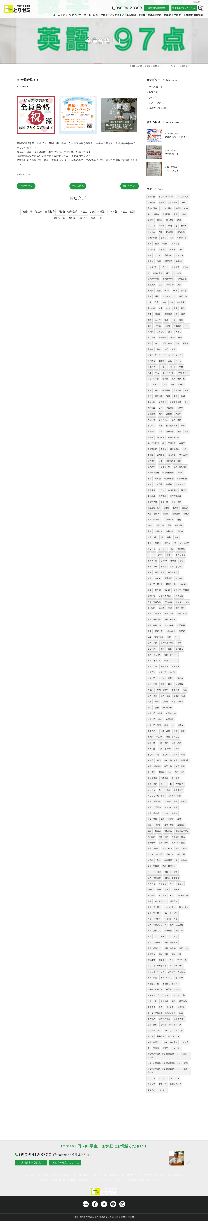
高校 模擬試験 (168, 866)
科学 (176, 537)
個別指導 (151, 249)
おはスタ (172, 455)
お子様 (165, 701)
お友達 (167, 325)
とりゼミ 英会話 (169, 813)
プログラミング (168, 296)
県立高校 (162, 496)
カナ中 (158, 320)
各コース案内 (153, 214)
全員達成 (159, 531)
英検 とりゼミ (167, 819)
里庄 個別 (176, 502)
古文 (157, 343)
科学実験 (178, 525)
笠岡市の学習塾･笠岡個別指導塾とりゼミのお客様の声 (168, 1071)
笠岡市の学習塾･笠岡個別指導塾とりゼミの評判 (168, 1063)
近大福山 (162, 402)
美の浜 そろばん (155, 736)
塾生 (159, 349)
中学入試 (151, 402)
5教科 (166, 507)
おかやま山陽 (183, 895)
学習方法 (175, 666)
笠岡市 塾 (152, 560)
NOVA (166, 290)
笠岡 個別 (176, 419)
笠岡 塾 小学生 (155, 713)
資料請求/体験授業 (156, 8)
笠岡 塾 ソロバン (156, 678)
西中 (171, 302)
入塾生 (150, 349)
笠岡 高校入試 (170, 942)
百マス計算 (182, 278)
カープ (150, 1036)
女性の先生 (171, 631)
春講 (170, 607)
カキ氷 (150, 689)
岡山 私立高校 (154, 601)
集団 (172, 237)
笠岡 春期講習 (154, 619)
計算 (181, 320)
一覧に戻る (78, 186)
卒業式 (180, 472)
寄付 (179, 519)
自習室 (182, 443)
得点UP (181, 725)
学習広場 (170, 408)
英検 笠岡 (163, 954)
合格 (177, 343)
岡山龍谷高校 (171, 425)
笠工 (149, 936)
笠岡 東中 (182, 613)
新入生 (186, 343)
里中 (149, 325)
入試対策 (151, 836)
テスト (158, 255)
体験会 (173, 560)
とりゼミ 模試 (154, 872)
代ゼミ (178, 331)
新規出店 (159, 631)
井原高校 (170, 431)
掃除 (172, 549)
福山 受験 (152, 1024)
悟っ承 (184, 290)
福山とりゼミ (179, 1018)
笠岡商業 (151, 960)
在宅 (165, 384)
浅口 (185, 449)
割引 (149, 707)
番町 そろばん (172, 736)
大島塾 (180, 408)
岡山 (160, 231)
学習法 (161, 225)
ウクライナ (169, 519)
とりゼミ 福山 (170, 801)
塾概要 (161, 202)
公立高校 (151, 895)
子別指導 (172, 443)
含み (170, 361)
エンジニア (184, 543)
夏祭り (171, 678)
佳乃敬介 (151, 361)
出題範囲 (181, 625)
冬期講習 (168, 314)
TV (171, 783)
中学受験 (166, 390)
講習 (183, 314)
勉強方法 (164, 666)
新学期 (158, 590)
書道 (170, 684)
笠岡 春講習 (170, 619)
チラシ (161, 490)
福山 (186, 390)
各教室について (182, 208)
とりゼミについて (166, 196)
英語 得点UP (153, 513)
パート (173, 366)
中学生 (184, 214)
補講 (157, 243)
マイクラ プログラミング (159, 995)
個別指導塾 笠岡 (173, 460)
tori (149, 637)
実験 (169, 537)
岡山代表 (151, 490)
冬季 (149, 314)
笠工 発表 (159, 936)
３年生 (158, 325)
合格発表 (164, 778)
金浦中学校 (172, 490)
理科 (162, 648)
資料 (157, 707)
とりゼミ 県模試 (181, 590)
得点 (166, 725)
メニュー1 (163, 1078)
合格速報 (168, 930)
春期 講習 (169, 613)
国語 (180, 337)
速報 (168, 396)
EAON (175, 290)
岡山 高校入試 (154, 930)
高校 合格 (179, 772)
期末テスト (159, 637)
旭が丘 (184, 490)
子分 (149, 343)
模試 (179, 819)
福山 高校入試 (170, 1042)
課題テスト (152, 731)
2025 (172, 883)
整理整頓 (181, 549)
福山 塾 (151, 742)
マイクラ (151, 549)
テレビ (163, 783)
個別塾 (161, 361)
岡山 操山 (167, 848)
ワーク (181, 384)
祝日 (170, 331)
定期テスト (152, 648)
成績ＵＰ (168, 255)
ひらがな (177, 273)
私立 (172, 895)
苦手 (179, 642)
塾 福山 (164, 789)
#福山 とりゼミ (77, 218)
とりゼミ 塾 (179, 995)
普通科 (150, 437)
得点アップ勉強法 (158, 108)
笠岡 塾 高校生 (155, 584)
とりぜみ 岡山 (170, 918)
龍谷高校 (181, 231)
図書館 (163, 449)
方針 (181, 249)
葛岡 (169, 525)
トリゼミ (151, 425)
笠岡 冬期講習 (154, 877)
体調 (159, 261)
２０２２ (156, 384)
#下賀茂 (112, 212)
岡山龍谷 (170, 231)
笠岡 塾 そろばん (167, 672)
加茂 (183, 754)
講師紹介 (151, 196)
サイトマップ (160, 1180)
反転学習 (175, 267)
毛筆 (185, 689)
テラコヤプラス (154, 519)
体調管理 (168, 261)
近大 (181, 1013)
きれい (186, 267)
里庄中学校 (152, 502)
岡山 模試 (163, 836)
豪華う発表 (152, 778)
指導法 (161, 249)
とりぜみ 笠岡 (176, 965)
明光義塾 (151, 413)
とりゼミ (151, 225)
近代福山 (159, 396)
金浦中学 (151, 308)
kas (169, 772)
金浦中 (165, 243)
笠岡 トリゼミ (170, 872)
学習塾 (165, 1048)
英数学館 (170, 854)
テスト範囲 (169, 625)
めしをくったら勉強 (156, 795)
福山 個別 (163, 742)
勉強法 (175, 507)
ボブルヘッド (173, 1036)
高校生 (169, 413)
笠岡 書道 (165, 695)
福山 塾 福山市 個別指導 (176, 760)
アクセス (162, 1084)
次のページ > (130, 186)
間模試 (161, 772)
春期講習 (176, 513)
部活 (149, 484)
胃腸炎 (150, 261)
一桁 (173, 320)
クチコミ (151, 883)
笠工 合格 (172, 936)
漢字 (168, 273)
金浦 (149, 296)
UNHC (150, 525)
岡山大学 (164, 1001)
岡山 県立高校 (154, 913)
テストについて (157, 103)
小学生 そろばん (155, 989)
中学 (157, 390)
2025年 (151, 889)
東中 (164, 302)
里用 (169, 637)
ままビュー (178, 789)
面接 (175, 731)
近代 (149, 396)
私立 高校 (165, 731)
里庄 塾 (164, 502)
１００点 (185, 1042)
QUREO (164, 560)
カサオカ (179, 255)
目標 (149, 255)
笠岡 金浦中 (162, 689)
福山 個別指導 (154, 766)
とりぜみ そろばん (176, 971)
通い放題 (160, 437)
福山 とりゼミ (165, 748)
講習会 (158, 314)
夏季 (149, 572)
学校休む (179, 261)
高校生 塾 (171, 584)
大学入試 (179, 596)
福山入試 (173, 901)
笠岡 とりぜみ (154, 578)
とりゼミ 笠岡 (174, 795)
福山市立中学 (153, 848)
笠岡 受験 (163, 842)
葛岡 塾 (160, 525)
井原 (186, 431)
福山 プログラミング (173, 1030)
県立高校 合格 (154, 507)
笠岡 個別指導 (180, 466)
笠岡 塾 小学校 (155, 719)
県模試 (160, 220)
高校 (160, 425)
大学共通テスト (165, 596)
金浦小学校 (169, 478)
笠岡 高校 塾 (154, 625)
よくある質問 (183, 196)
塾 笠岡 (151, 607)
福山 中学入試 (154, 1042)
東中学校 (151, 496)
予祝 (149, 531)
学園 (183, 396)
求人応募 (166, 214)
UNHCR (167, 590)
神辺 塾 (168, 766)
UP (173, 725)
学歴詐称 (183, 1001)
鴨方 (160, 413)
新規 (149, 631)
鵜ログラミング (154, 1030)
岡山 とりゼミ (170, 913)
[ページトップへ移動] (190, 1163)
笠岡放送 (179, 783)
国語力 (167, 543)
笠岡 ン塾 (152, 537)
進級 (177, 748)
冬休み (184, 860)
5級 (162, 537)
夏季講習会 (172, 572)
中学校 (150, 455)
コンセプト (176, 1048)
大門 (160, 408)
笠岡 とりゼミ (176, 566)
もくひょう (180, 554)
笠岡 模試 (184, 948)
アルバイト (152, 366)
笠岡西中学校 (168, 278)
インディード (168, 372)
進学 (157, 701)
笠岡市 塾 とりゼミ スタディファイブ (165, 355)
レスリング (180, 484)
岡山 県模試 (153, 866)
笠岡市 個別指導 (171, 877)
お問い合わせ (175, 1084)
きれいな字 (157, 273)
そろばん (179, 578)
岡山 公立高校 (154, 907)
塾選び (163, 237)
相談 (149, 701)
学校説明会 (152, 237)
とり (176, 637)
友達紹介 (177, 325)
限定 (175, 308)
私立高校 (162, 895)
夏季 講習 (159, 572)
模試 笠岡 (169, 825)
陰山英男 (170, 220)
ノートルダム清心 (155, 854)
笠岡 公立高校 (176, 924)
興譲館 (161, 960)
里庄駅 (182, 631)
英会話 (150, 290)
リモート (164, 267)
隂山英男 (151, 284)
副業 (173, 384)
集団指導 (175, 243)
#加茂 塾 (59, 218)
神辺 (159, 760)
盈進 (159, 860)
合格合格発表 (168, 472)
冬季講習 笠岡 (170, 860)
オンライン (152, 267)
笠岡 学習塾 (170, 948)
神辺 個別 (180, 766)
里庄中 (180, 531)
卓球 (181, 560)
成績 (149, 830)
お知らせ (21, 174)
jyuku (160, 554)
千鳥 (183, 425)
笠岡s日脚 (183, 455)
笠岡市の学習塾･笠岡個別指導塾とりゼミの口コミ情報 (168, 1056)
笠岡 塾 (183, 296)
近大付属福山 (164, 1018)
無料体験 (151, 842)
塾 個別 (151, 772)
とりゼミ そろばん (156, 971)
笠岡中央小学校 (167, 642)
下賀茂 (150, 760)
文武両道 (159, 484)
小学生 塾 (171, 713)
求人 (157, 372)
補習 (149, 243)
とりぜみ (151, 231)
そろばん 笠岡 (170, 807)
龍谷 (149, 901)
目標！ (169, 554)
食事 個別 (152, 783)
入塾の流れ (152, 208)
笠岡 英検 (152, 819)
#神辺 (101, 212)
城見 (157, 296)
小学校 (158, 478)
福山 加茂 (176, 742)
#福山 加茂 (88, 212)
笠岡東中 (151, 466)
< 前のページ (26, 186)
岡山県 (150, 220)
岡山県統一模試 (178, 836)
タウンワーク (153, 378)
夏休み (180, 678)
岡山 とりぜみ (154, 918)
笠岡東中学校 (153, 278)
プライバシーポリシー (157, 1090)
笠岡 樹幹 (152, 977)
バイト (163, 366)
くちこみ (162, 883)
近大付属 (151, 1018)
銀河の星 (181, 854)
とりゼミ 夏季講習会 (157, 965)
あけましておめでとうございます (162, 1013)
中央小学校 (182, 478)
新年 (160, 1007)
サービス (151, 1078)
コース (184, 202)
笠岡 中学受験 (178, 842)
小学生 (171, 960)
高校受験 (151, 408)
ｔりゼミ (181, 1007)
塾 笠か (179, 977)
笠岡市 (156, 1048)
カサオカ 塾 (164, 466)
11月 (149, 302)
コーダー (162, 549)
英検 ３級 (176, 954)
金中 (160, 308)
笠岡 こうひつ (154, 613)
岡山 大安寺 (181, 848)
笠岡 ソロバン (170, 654)
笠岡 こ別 (152, 666)
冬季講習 (170, 719)
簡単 (166, 320)
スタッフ (151, 1084)
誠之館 (150, 860)
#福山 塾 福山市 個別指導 (38, 212)
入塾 (166, 349)
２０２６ (170, 1007)
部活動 (169, 484)
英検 (159, 290)
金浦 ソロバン (170, 660)
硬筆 (149, 590)
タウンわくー (183, 372)
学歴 (173, 1001)
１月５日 (176, 889)
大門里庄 (160, 455)
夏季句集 (175, 689)
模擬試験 (181, 825)
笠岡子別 (151, 672)
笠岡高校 (151, 431)
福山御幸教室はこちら (182, 8)
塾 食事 (175, 778)
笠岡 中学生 (166, 977)
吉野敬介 (162, 337)
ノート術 (170, 284)
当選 (159, 889)
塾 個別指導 (153, 443)
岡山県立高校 (153, 472)
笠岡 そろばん (154, 654)
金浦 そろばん (154, 660)
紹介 (186, 325)
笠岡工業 (179, 930)
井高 (179, 431)
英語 (179, 284)
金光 (175, 396)
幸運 (166, 889)
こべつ (178, 361)
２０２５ (151, 1007)
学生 (181, 366)
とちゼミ (172, 249)
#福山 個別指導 (67, 212)
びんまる (151, 789)
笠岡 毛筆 (152, 695)
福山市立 (168, 830)
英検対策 (151, 596)
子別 (160, 460)
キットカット (160, 901)
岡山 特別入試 (154, 948)
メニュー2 (175, 1078)
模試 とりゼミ (154, 825)
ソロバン (183, 584)
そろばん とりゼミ (170, 983)
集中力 (184, 225)
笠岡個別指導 (175, 402)
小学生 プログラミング (171, 1024)
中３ (168, 308)
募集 (183, 308)
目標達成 (170, 531)
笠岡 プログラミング (157, 924)
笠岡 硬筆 (180, 607)
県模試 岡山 (179, 695)
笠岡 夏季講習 (154, 801)
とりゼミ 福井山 (169, 754)
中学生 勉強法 (154, 543)
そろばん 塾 (153, 983)
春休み (186, 513)
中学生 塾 (182, 960)
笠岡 (170, 225)
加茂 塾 (151, 748)
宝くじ (180, 883)
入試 (149, 390)
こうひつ (160, 331)
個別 (175, 214)
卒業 (149, 478)
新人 (173, 349)
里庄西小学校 (175, 496)
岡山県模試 (174, 449)
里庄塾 (161, 607)
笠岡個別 (151, 460)
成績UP (185, 507)
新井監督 (160, 1036)
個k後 (172, 337)
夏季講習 (168, 578)
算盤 (183, 731)
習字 (162, 684)
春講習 (166, 513)
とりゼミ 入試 (182, 601)
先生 (149, 372)
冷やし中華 (152, 684)
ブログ (29, 174)
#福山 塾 (96, 218)
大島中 (178, 413)
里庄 (160, 284)
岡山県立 (151, 954)
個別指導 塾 (173, 437)
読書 (179, 220)
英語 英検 (167, 343)
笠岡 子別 (152, 642)
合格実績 (177, 390)
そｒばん (179, 648)
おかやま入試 (170, 907)
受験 (187, 402)
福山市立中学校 (182, 830)
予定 (157, 302)
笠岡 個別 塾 (178, 378)
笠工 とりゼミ (154, 942)
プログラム (163, 419)
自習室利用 (152, 449)
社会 (170, 648)
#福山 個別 (128, 212)
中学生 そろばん (173, 989)
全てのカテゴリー (158, 87)
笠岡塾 (165, 378)
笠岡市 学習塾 (154, 807)
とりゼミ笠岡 (153, 754)
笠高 (160, 431)
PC (175, 543)
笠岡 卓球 (152, 566)
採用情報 (151, 202)
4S (153, 554)
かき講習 (179, 684)
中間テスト (182, 237)
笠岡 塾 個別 (154, 725)
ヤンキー (151, 337)
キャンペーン (177, 701)
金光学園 (181, 302)
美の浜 (150, 331)
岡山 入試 (184, 907)
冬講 (149, 320)
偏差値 (158, 830)
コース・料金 (166, 208)
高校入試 (168, 601)
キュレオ (151, 419)
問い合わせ (167, 707)
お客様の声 (172, 202)
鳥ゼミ (184, 801)
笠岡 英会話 (153, 813)
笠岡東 (163, 566)
